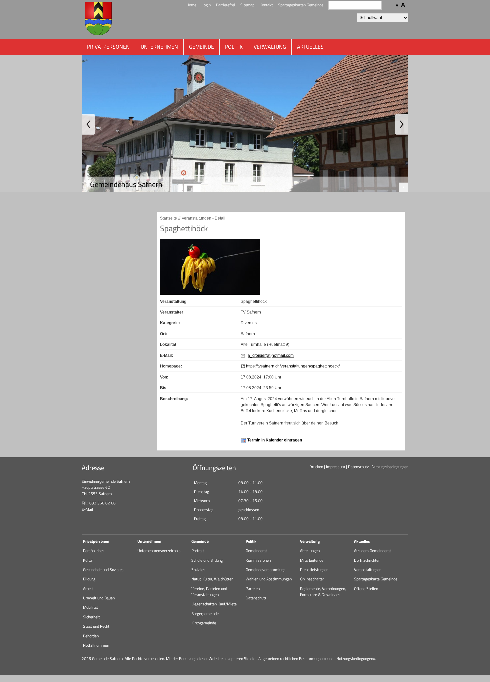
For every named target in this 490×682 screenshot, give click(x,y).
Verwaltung (270, 47)
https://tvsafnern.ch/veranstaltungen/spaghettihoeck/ (293, 366)
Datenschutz (358, 466)
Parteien (253, 588)
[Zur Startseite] (98, 19)
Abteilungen (310, 550)
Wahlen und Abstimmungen (269, 579)
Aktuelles (310, 47)
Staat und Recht (96, 626)
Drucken (316, 466)
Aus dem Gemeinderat (372, 550)
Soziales (198, 569)
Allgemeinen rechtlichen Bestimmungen (291, 658)
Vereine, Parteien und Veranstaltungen (209, 591)
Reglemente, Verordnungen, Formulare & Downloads (323, 591)
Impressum (335, 466)
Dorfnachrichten (367, 560)
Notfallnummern (96, 645)
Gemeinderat (256, 550)
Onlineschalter (312, 579)
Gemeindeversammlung (265, 569)
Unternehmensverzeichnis (159, 550)
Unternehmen (159, 47)
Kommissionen (258, 560)
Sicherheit (91, 617)
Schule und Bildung (207, 560)
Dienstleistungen (314, 569)
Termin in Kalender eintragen (274, 440)
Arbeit (88, 588)
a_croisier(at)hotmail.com (271, 355)
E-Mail (87, 509)
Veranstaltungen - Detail (203, 218)
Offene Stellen (366, 588)
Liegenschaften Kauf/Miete (214, 604)
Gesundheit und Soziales (103, 569)
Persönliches (93, 550)
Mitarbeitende (311, 560)
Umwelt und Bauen (99, 598)
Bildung (89, 579)
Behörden (91, 636)
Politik (234, 47)
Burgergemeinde (205, 613)
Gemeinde (201, 47)
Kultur (88, 560)
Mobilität (90, 607)
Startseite (168, 218)
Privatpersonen (108, 47)
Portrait (197, 550)
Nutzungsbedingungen (390, 466)
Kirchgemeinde (203, 623)
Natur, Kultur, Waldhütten (212, 579)
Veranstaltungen (367, 569)
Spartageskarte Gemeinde (375, 579)
